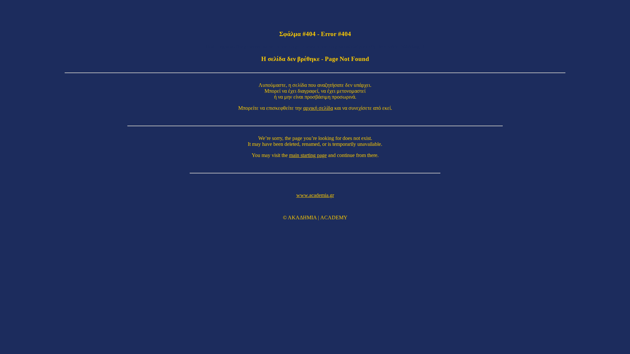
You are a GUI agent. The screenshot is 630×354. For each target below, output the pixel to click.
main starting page (308, 155)
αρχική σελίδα (318, 108)
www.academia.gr (315, 195)
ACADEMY (333, 217)
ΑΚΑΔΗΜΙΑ (302, 217)
